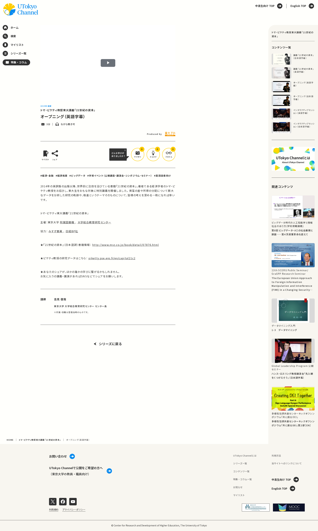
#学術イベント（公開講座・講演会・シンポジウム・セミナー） (119, 175)
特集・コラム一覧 (242, 479)
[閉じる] (125, 150)
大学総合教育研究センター (94, 222)
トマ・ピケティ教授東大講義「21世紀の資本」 (67, 110)
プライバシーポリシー (73, 509)
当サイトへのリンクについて (287, 463)
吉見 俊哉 (60, 299)
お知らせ (237, 487)
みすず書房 (56, 231)
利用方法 (276, 455)
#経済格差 (61, 175)
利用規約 (53, 509)
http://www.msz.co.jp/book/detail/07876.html (125, 245)
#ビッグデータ (77, 175)
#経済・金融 (47, 175)
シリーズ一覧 (240, 463)
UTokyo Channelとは (244, 455)
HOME (10, 439)
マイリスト (239, 495)
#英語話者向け (162, 175)
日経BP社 (72, 231)
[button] (137, 154)
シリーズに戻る (110, 344)
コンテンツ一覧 (241, 471)
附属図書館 (67, 222)
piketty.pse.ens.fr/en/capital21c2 (111, 258)
